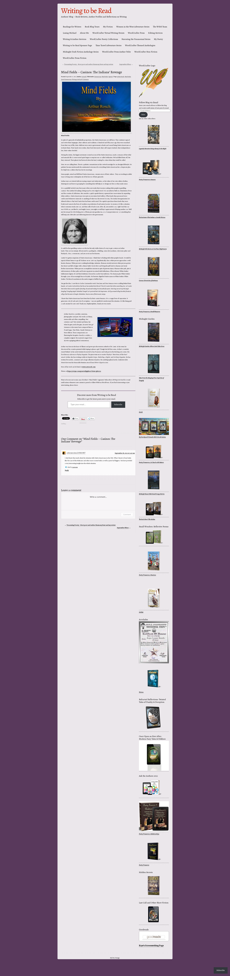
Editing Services (155, 32)
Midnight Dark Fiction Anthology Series (81, 51)
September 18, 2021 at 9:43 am (125, 453)
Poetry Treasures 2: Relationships (149, 834)
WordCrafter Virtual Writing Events (108, 32)
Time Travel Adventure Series (108, 45)
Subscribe (118, 404)
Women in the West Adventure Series (132, 26)
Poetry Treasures (144, 865)
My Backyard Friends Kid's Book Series (152, 437)
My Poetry (158, 39)
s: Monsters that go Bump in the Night (154, 149)
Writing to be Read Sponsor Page (77, 45)
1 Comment (86, 79)
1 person (75, 467)
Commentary (97, 77)
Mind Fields (105, 77)
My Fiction (108, 26)
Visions (141, 692)
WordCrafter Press (136, 32)
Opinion (110, 77)
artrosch (84, 77)
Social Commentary (66, 79)
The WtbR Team (160, 26)
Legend (141, 149)
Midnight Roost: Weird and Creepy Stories (151, 494)
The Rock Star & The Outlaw (147, 519)
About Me (84, 32)
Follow (143, 115)
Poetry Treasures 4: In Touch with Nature (151, 462)
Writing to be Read (86, 11)
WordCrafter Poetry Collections (104, 39)
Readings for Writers (72, 26)
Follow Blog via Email (148, 102)
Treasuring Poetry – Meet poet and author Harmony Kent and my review (88, 64)
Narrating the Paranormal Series (136, 39)
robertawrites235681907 (76, 453)
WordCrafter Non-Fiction (145, 51)
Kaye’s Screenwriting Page (151, 945)
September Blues (125, 64)
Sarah (141, 412)
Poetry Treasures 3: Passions (147, 575)
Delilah (141, 612)
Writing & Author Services (74, 39)
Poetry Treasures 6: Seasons (147, 180)
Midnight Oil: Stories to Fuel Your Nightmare (152, 249)
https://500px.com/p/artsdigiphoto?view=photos (84, 371)
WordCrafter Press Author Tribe (116, 51)
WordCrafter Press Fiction (74, 58)
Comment (127, 514)
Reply (67, 470)
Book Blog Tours (92, 26)
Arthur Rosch (120, 77)
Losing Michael (69, 32)
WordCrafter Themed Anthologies (140, 45)
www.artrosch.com (88, 367)
